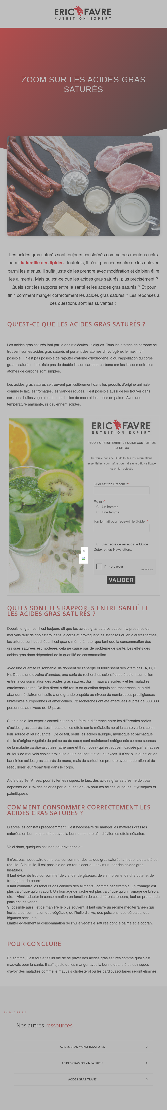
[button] (84, 550)
